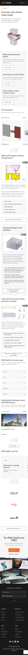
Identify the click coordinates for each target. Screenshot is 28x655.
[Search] (19, 3)
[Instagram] (12, 641)
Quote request (18, 631)
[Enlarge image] (19, 139)
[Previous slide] (12, 150)
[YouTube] (18, 641)
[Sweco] (14, 518)
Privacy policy (4, 631)
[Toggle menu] (26, 3)
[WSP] (14, 505)
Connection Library (19, 617)
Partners (3, 614)
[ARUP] (14, 493)
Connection (21, 269)
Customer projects (19, 612)
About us (3, 612)
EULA (2, 629)
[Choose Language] (21, 2)
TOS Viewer (4, 634)
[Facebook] (10, 641)
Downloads (18, 636)
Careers (3, 617)
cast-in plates (14, 259)
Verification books (19, 619)
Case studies (18, 614)
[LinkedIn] (15, 641)
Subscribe (14, 600)
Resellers (17, 634)
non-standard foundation (17, 261)
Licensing (3, 636)
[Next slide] (16, 150)
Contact (17, 629)
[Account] (23, 2)
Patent (2, 619)
